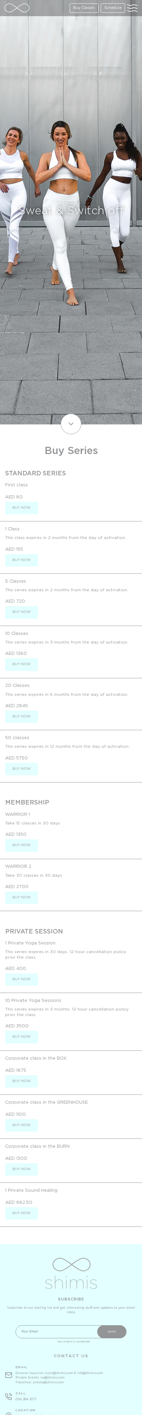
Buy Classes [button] (84, 8)
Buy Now (21, 507)
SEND (112, 1331)
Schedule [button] (113, 8)
